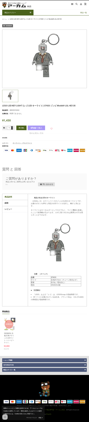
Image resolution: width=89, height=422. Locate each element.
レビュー (8, 209)
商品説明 (8, 197)
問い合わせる (47, 184)
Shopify (48, 414)
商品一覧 (83, 13)
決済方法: (5, 146)
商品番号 (5, 110)
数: (4, 128)
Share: (5, 138)
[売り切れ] (9, 318)
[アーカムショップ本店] (44, 389)
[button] (51, 128)
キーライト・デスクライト (22, 143)
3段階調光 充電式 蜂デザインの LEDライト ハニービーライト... (9, 337)
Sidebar (8, 26)
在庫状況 (5, 113)
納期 (6, 203)
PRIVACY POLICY (31, 418)
